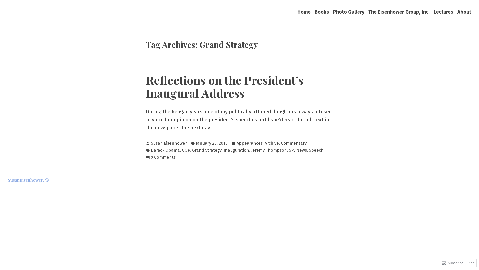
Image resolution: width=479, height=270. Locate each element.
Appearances (250, 143)
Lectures (443, 12)
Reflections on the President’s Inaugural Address (225, 86)
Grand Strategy (207, 150)
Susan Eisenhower (169, 143)
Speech (316, 150)
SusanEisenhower (25, 180)
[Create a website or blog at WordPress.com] (47, 180)
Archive (272, 143)
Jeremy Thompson (269, 150)
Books (322, 12)
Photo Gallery (348, 12)
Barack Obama (165, 150)
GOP (186, 150)
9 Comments (163, 157)
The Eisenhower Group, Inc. (399, 12)
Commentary (294, 143)
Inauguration (236, 150)
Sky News (298, 150)
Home (304, 12)
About (464, 12)
